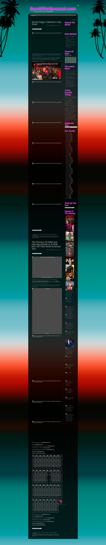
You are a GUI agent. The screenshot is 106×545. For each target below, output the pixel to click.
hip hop (73, 103)
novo (53, 532)
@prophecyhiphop (46, 447)
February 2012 (68, 188)
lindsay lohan (71, 109)
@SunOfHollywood (50, 449)
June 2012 (67, 185)
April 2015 (67, 156)
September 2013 (68, 172)
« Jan (66, 63)
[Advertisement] (53, 2)
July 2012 (67, 184)
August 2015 (68, 152)
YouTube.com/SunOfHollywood (38, 451)
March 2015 (68, 157)
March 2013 (68, 177)
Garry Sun (52, 534)
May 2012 (67, 186)
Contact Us (34, 15)
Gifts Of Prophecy (56, 534)
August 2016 (68, 142)
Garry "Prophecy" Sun (52, 25)
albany (35, 532)
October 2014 (68, 161)
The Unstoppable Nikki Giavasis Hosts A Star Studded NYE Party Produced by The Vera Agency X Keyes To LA (71, 78)
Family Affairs (42, 534)
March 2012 (68, 187)
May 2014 (67, 165)
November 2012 (68, 180)
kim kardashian (70, 107)
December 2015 (68, 149)
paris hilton (70, 111)
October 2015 (68, 150)
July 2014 (67, 164)
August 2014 (68, 163)
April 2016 (67, 145)
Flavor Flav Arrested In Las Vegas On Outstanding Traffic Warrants (71, 42)
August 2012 (68, 183)
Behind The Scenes (37, 534)
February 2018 (68, 133)
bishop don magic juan (37, 234)
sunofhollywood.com (70, 118)
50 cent (68, 96)
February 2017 (68, 136)
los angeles (44, 532)
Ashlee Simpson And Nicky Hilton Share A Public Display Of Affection (71, 45)
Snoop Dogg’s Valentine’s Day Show (46, 23)
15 (72, 60)
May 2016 (67, 144)
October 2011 (68, 192)
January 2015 (68, 158)
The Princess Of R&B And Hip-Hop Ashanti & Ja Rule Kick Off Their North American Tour (71, 74)
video (74, 119)
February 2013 (68, 178)
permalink (37, 237)
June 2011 (67, 195)
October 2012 (68, 181)
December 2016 (68, 138)
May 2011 (67, 196)
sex (67, 115)
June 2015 (67, 154)
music (75, 110)
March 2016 (68, 146)
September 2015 (68, 151)
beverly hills (67, 97)
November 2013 (68, 171)
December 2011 (68, 190)
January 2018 (68, 134)
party (73, 111)
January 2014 (68, 169)
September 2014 (68, 162)
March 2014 (68, 167)
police (73, 112)
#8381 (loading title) (69, 46)
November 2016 (68, 139)
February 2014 (68, 168)
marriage (69, 110)
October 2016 (68, 140)
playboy (69, 112)
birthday (74, 97)
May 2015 (67, 155)
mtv (73, 110)
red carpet (73, 114)
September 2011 (68, 193)
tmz (75, 118)
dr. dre (67, 100)
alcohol (72, 96)
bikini (71, 97)
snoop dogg (72, 115)
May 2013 (67, 175)
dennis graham (42, 234)
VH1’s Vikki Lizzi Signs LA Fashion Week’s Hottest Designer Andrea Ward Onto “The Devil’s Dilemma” (71, 85)
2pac (66, 96)
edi (46, 234)
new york (66, 111)
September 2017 (68, 135)
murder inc (47, 532)
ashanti (37, 532)
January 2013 (68, 179)
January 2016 (68, 148)
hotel (73, 105)
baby (74, 96)
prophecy (68, 114)
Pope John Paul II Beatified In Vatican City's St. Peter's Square (71, 37)
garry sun (68, 103)
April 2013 (67, 176)
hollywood (68, 105)
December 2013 (68, 170)
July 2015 (67, 153)
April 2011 (67, 197)
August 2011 (68, 194)
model (71, 110)
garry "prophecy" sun (70, 100)
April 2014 (67, 166)
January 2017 (68, 137)
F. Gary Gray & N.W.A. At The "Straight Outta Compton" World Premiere (71, 40)
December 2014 (68, 159)
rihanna (66, 115)
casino (66, 98)
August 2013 (68, 173)
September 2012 (68, 182)
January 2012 (68, 189)
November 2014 (68, 160)
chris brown (69, 98)
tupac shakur (70, 119)
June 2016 (67, 143)
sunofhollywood (70, 117)
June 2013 (67, 174)
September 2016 (68, 141)
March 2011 (68, 198)
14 (70, 60)
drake (45, 234)
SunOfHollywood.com (53, 8)
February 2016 (68, 147)
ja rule (42, 532)
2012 (70, 96)
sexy (69, 115)
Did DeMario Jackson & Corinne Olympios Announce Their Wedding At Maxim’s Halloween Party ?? (71, 82)
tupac (66, 119)
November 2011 (68, 191)
